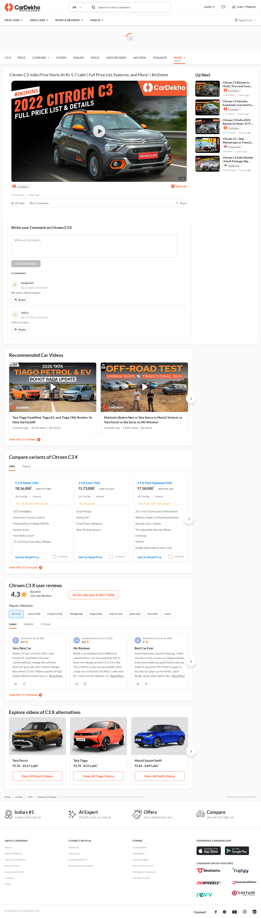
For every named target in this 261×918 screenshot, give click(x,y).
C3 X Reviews (29, 694)
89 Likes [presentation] (20, 203)
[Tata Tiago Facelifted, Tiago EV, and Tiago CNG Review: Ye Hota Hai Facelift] (52, 387)
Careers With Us (13, 853)
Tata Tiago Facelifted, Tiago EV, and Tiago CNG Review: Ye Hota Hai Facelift (52, 420)
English (208, 6)
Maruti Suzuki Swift (148, 760)
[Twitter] (224, 912)
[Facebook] (216, 912)
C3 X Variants (29, 567)
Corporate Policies (14, 871)
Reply (22, 299)
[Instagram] (245, 912)
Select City (245, 20)
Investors (10, 877)
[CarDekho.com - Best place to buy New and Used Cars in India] (22, 7)
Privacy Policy (12, 865)
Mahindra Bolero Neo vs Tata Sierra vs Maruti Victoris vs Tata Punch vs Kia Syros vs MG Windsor (143, 420)
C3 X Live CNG (89, 483)
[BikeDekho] (208, 870)
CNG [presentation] (12, 466)
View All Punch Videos (37, 776)
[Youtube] (234, 912)
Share (183, 203)
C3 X (8, 57)
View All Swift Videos (159, 776)
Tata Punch (20, 760)
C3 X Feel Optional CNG (154, 483)
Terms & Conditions (15, 859)
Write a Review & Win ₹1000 (94, 595)
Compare (63, 556)
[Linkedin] (254, 912)
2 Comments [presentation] (41, 203)
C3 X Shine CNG (27, 483)
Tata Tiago (80, 760)
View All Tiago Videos (98, 776)
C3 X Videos (28, 439)
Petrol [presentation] (26, 466)
